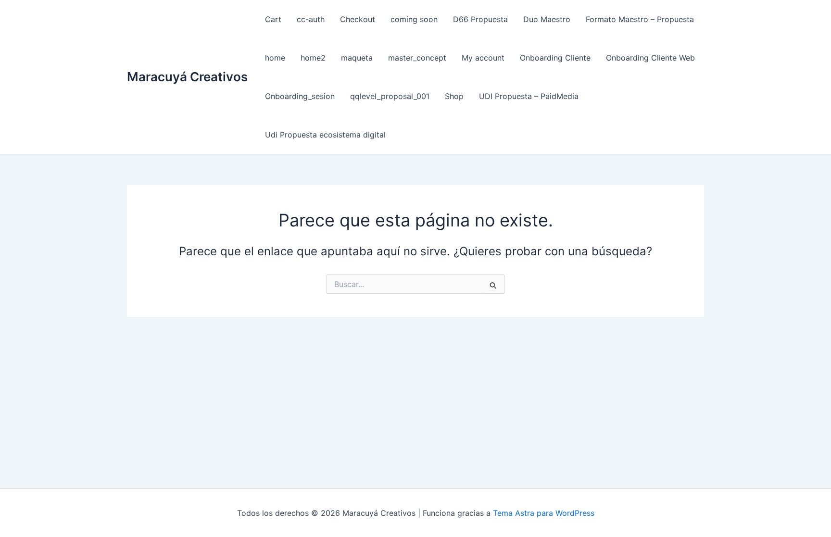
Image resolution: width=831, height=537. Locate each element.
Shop (454, 96)
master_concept (417, 57)
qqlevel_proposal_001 (389, 96)
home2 (313, 57)
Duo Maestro (546, 19)
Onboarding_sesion (300, 96)
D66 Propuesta (480, 19)
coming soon (414, 19)
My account (483, 57)
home (275, 57)
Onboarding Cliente (555, 57)
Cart (273, 19)
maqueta (357, 57)
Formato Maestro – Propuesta (640, 19)
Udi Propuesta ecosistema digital (325, 134)
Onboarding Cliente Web (650, 57)
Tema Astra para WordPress (543, 513)
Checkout (357, 19)
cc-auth (311, 19)
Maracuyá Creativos (187, 76)
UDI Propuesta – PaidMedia (529, 96)
